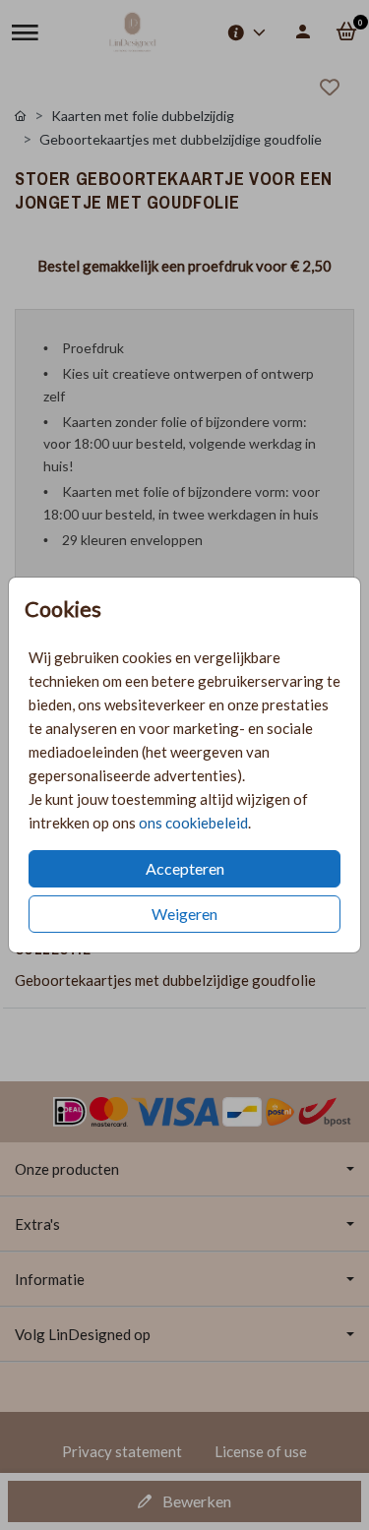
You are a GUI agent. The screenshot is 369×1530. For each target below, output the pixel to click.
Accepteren (185, 868)
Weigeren (184, 913)
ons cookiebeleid (193, 822)
